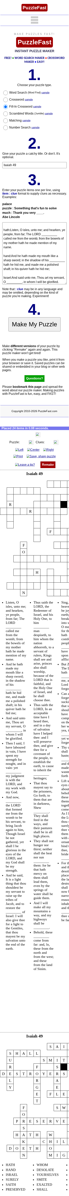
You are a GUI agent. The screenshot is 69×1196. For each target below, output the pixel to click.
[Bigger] (38, 434)
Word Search (29, 92)
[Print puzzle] (18, 456)
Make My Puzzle (34, 324)
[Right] (48, 449)
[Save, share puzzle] (41, 456)
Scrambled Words (31, 113)
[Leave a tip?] (25, 464)
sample (45, 92)
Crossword (21, 99)
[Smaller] (30, 434)
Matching (19, 120)
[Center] (33, 449)
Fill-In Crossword (25, 106)
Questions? (34, 378)
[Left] (19, 449)
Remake (48, 464)
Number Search (24, 127)
